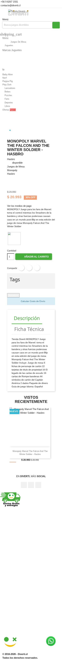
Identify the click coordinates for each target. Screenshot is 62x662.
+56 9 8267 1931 (9, 1)
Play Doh (6, 84)
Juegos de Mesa (15, 166)
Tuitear (29, 268)
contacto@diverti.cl (10, 5)
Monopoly (12, 170)
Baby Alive (7, 74)
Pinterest (37, 268)
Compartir (21, 268)
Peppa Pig (7, 81)
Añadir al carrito (34, 257)
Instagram (38, 485)
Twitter (31, 485)
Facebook (24, 485)
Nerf (4, 77)
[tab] (27, 318)
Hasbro (11, 159)
